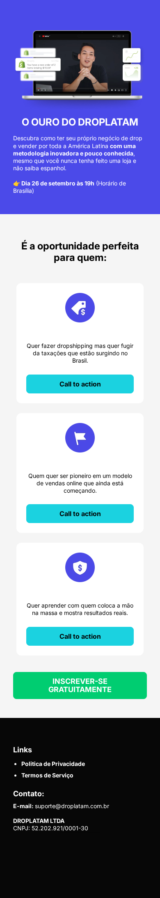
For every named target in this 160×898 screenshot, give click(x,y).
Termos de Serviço (47, 775)
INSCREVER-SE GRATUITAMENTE (80, 685)
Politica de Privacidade (53, 763)
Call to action (80, 384)
